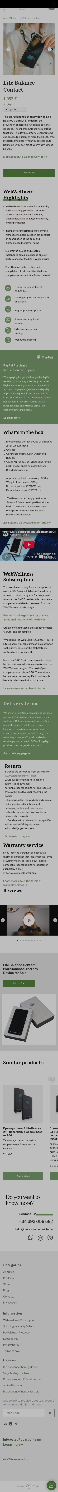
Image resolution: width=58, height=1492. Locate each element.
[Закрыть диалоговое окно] (53, 4)
